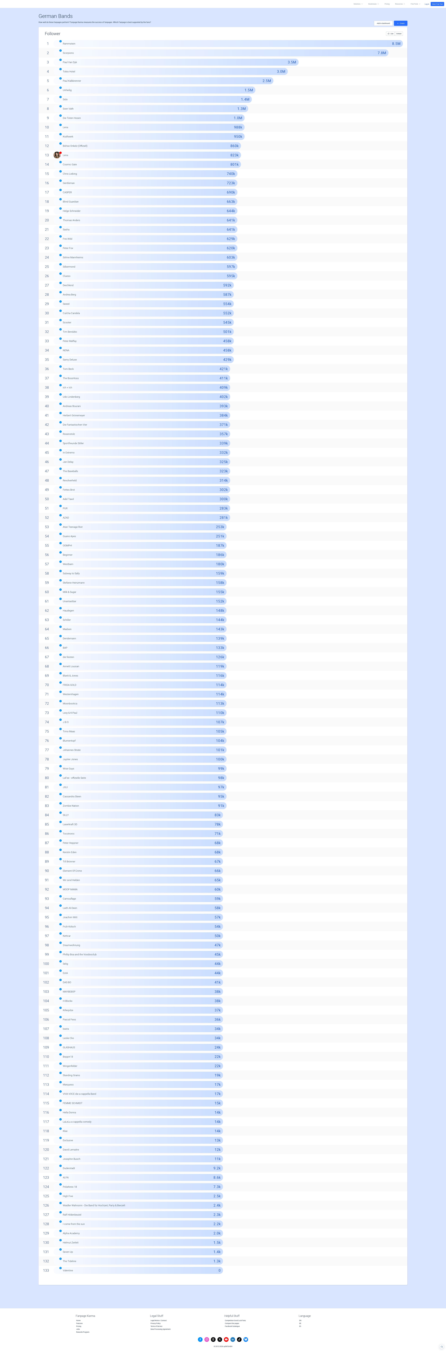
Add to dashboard (383, 23)
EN (300, 1320)
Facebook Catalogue (232, 1326)
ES (300, 1326)
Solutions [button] (357, 4)
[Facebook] (200, 1339)
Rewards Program (82, 1332)
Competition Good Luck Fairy (235, 1320)
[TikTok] (239, 1339)
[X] (219, 1339)
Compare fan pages (232, 1323)
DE (300, 1323)
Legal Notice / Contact (159, 1320)
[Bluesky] (245, 1339)
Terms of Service (156, 1326)
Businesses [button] (372, 4)
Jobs (78, 1329)
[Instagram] (206, 1339)
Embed (398, 34)
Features (79, 1323)
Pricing (387, 4)
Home (78, 1320)
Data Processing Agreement (161, 1329)
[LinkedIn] (232, 1339)
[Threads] (213, 1339)
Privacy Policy (156, 1323)
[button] (400, 4)
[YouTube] (226, 1339)
